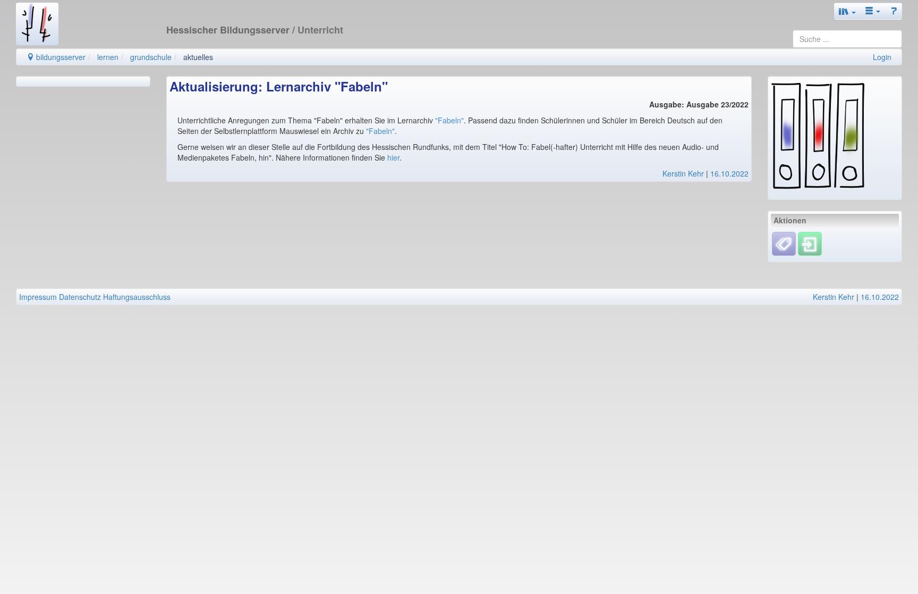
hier (393, 157)
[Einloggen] (810, 243)
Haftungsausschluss (137, 296)
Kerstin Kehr (683, 173)
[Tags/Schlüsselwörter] (784, 244)
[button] (847, 11)
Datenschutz (80, 296)
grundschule (151, 57)
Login (882, 57)
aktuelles (198, 57)
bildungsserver (60, 57)
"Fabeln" (449, 120)
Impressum (38, 296)
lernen (107, 57)
